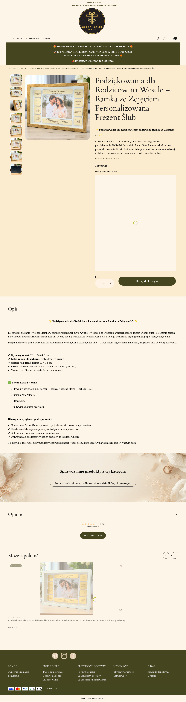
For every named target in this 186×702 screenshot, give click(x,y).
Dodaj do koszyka (147, 281)
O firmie (151, 675)
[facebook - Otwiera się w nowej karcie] (73, 655)
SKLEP (23, 68)
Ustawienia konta (52, 675)
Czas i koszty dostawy (89, 675)
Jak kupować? (120, 675)
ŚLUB (32, 68)
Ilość (97, 277)
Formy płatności (86, 671)
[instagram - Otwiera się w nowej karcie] (64, 655)
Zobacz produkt (120, 610)
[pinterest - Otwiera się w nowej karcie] (55, 655)
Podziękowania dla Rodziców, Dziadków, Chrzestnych (58, 68)
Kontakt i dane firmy (158, 671)
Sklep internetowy (92, 698)
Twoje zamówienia (52, 671)
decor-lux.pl (12, 68)
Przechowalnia (50, 679)
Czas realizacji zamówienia (92, 679)
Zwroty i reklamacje (18, 671)
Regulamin (13, 675)
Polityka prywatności (123, 671)
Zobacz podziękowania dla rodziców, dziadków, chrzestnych (93, 483)
